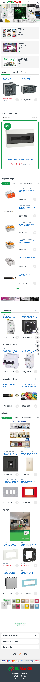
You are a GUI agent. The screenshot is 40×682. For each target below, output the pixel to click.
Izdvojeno (5, 72)
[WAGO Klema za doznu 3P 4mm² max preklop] (11, 228)
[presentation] (38, 624)
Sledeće (34, 117)
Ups (14, 183)
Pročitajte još (35, 337)
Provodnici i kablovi (24, 205)
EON (16, 418)
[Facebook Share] (38, 329)
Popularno (24, 72)
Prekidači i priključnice (9, 77)
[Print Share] (38, 350)
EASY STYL (6, 542)
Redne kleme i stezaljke (25, 188)
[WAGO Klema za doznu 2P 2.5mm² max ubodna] (11, 261)
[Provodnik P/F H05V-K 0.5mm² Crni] (11, 278)
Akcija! (15, 72)
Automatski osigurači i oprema (9, 349)
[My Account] (33, 2)
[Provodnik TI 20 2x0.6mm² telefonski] (11, 211)
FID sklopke (6, 314)
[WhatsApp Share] (38, 341)
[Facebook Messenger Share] (38, 337)
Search (29, 2)
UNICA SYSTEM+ (26, 183)
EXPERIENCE (26, 418)
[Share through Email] (38, 346)
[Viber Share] (38, 333)
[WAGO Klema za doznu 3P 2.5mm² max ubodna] (11, 194)
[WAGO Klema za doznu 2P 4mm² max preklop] (11, 245)
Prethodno (6, 117)
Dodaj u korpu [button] (17, 99)
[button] (17, 288)
